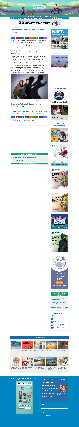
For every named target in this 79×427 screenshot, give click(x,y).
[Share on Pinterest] (18, 38)
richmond (28, 120)
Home (43, 404)
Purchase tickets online (22, 111)
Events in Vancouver (46, 415)
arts (18, 122)
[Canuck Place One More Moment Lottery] (59, 271)
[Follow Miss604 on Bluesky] (52, 18)
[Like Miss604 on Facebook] (59, 18)
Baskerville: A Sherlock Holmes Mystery (28, 30)
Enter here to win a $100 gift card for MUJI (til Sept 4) (24, 157)
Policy (43, 412)
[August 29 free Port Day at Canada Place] (59, 40)
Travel (24, 18)
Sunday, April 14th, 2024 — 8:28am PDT (18, 33)
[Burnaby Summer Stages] (59, 135)
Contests (54, 379)
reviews (24, 120)
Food (19, 18)
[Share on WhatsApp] (36, 38)
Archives (63, 379)
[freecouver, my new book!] (24, 413)
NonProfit (13, 18)
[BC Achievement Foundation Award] (59, 178)
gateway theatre (25, 122)
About (35, 18)
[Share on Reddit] (31, 38)
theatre (37, 122)
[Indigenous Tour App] (59, 112)
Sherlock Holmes (32, 122)
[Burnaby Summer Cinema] (59, 221)
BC (17, 120)
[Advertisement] (29, 139)
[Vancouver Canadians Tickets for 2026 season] (39, 23)
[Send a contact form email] (61, 18)
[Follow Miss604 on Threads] (57, 18)
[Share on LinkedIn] (22, 38)
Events (30, 18)
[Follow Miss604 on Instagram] (55, 18)
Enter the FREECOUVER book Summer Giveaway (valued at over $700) (28, 160)
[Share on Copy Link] (41, 38)
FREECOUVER (40, 16)
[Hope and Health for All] (59, 97)
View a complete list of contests (29, 163)
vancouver (33, 120)
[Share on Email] (27, 38)
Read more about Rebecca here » (50, 399)
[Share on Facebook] (13, 38)
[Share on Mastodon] (45, 38)
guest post (20, 120)
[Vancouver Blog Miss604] (39, 6)
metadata (29, 119)
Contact (41, 18)
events (20, 122)
